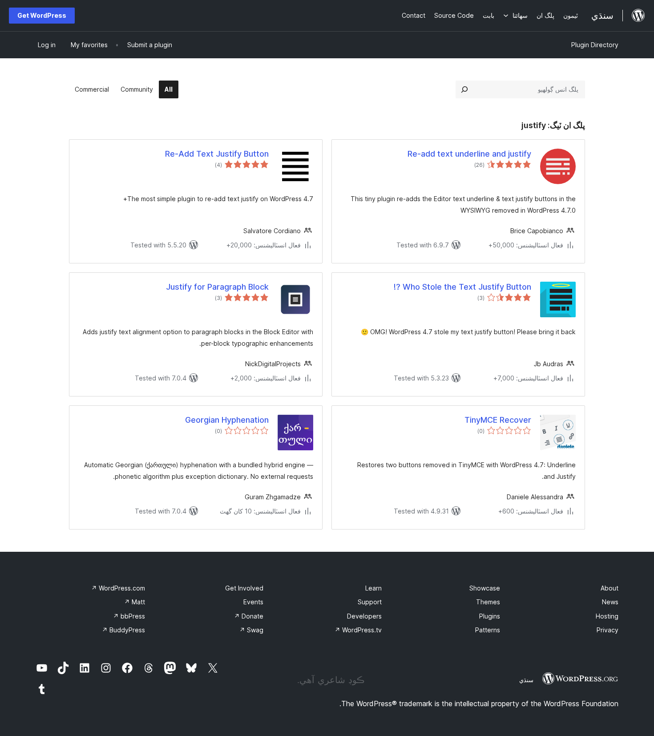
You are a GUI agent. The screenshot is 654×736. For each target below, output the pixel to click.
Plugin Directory (594, 45)
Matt (134, 602)
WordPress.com (118, 588)
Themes (488, 602)
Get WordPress (41, 15)
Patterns (487, 630)
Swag (251, 630)
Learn (373, 588)
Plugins (489, 616)
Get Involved (244, 588)
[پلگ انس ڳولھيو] (464, 89)
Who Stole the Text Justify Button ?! (462, 286)
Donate (248, 616)
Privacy (607, 630)
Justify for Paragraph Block (217, 286)
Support (370, 602)
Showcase (484, 588)
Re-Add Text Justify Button (217, 153)
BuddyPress (123, 630)
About (609, 588)
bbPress (129, 616)
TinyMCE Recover (497, 420)
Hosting (607, 616)
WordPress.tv (358, 630)
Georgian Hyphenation (227, 420)
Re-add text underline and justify (469, 153)
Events (253, 602)
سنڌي (526, 679)
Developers (364, 616)
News (610, 602)
